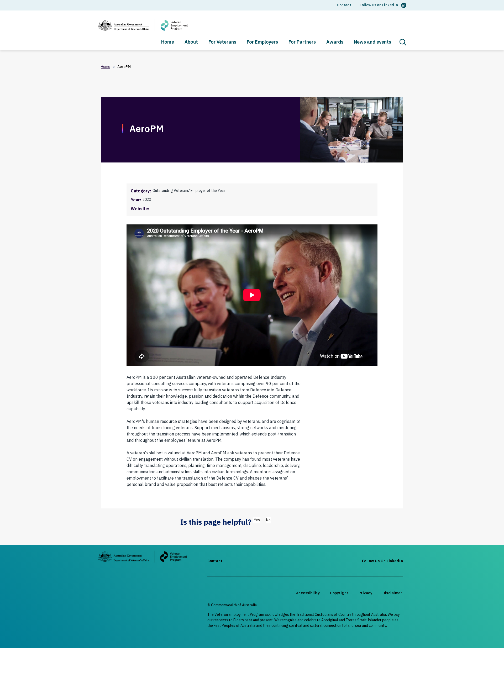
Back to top (487, 685)
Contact (344, 5)
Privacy (365, 593)
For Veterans (222, 42)
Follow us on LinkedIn (379, 5)
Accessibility (308, 593)
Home (167, 42)
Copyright (339, 593)
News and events (372, 42)
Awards (334, 42)
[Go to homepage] (142, 557)
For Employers (262, 42)
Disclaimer (392, 593)
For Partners (302, 42)
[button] (403, 42)
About (191, 42)
